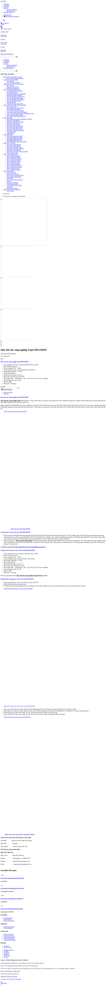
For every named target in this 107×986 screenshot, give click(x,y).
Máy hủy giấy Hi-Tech (12, 153)
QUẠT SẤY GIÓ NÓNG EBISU (15, 110)
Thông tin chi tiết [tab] (8, 392)
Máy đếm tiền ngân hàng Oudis (14, 139)
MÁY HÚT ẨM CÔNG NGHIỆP (15, 130)
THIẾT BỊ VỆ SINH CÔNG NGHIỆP (13, 84)
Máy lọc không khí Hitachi (13, 164)
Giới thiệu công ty (8, 918)
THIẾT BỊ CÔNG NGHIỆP (11, 79)
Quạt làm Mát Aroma (12, 92)
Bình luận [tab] (6, 393)
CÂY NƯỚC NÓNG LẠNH (14, 185)
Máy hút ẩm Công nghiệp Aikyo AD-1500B (12, 888)
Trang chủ (6, 4)
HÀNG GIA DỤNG (12, 9)
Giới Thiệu (6, 5)
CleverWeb (18, 979)
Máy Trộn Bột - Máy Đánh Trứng (15, 175)
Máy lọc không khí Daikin (13, 162)
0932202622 (10, 54)
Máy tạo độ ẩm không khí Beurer (15, 78)
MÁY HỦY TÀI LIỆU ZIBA (14, 147)
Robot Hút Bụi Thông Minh (14, 177)
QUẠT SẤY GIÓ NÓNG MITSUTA (16, 116)
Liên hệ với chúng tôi (9, 920)
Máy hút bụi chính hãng (13, 88)
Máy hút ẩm (4, 405)
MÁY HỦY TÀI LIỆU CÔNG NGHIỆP (17, 151)
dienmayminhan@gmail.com (12, 16)
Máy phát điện (10, 81)
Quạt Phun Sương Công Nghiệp (15, 103)
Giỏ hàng (5, 23)
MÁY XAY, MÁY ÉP (12, 182)
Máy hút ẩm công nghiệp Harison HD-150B (12, 878)
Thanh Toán (7, 955)
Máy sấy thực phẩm (12, 106)
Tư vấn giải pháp (8, 928)
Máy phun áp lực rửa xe (13, 86)
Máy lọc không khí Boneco (13, 155)
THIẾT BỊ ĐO (10, 133)
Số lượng (3, 386)
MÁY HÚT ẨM (11, 11)
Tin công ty (6, 946)
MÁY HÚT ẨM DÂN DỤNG (14, 129)
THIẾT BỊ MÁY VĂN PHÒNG (12, 189)
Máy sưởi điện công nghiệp (13, 109)
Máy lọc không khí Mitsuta (13, 157)
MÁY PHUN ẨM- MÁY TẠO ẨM (13, 77)
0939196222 (17, 858)
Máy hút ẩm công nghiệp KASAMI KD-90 (12, 898)
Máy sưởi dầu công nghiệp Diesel (15, 108)
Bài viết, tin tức (7, 947)
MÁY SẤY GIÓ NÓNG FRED (15, 115)
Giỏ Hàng (6, 951)
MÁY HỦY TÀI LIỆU (9, 143)
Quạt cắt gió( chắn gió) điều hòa (15, 179)
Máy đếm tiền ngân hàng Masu (14, 137)
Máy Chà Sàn (10, 85)
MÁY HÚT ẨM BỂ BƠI (13, 120)
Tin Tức (6, 8)
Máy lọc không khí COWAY (14, 161)
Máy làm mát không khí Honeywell (16, 96)
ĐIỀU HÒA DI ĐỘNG (13, 184)
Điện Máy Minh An (9, 12)
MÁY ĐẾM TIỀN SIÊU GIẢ (14, 140)
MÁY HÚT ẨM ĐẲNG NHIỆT (15, 122)
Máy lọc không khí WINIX (13, 160)
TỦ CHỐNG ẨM (11, 132)
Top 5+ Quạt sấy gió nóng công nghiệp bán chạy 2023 (20, 113)
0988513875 (8, 15)
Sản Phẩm (6, 6)
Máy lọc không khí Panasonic (14, 167)
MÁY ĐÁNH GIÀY (12, 188)
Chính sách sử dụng (9, 935)
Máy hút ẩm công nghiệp (24, 540)
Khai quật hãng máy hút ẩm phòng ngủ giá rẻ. (30, 547)
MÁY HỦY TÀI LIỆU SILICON (15, 148)
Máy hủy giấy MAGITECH (14, 144)
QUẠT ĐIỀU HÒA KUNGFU (15, 91)
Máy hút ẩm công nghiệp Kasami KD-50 (30, 575)
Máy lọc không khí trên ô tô (14, 170)
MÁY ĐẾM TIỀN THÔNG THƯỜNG (17, 141)
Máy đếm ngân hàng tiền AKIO (15, 136)
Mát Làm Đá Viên (11, 172)
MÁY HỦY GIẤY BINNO (14, 146)
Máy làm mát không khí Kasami (15, 98)
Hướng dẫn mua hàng (9, 926)
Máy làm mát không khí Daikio (14, 95)
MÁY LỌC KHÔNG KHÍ (10, 154)
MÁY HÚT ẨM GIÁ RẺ (13, 123)
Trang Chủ (6, 193)
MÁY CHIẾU (10, 191)
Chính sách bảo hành (9, 938)
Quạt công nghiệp (11, 102)
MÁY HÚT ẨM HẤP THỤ (14, 124)
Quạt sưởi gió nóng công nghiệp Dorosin (17, 112)
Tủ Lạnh (9, 181)
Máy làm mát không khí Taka (14, 101)
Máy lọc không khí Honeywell (14, 165)
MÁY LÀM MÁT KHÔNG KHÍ (12, 89)
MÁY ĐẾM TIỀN (8, 134)
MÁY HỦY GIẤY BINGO (14, 150)
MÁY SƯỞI (10, 178)
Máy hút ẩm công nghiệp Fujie (11, 400)
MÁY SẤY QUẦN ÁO (13, 174)
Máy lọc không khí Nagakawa (14, 158)
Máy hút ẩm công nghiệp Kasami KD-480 (12, 908)
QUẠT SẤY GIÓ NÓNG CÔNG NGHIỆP (15, 105)
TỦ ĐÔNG (10, 186)
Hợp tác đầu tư (7, 919)
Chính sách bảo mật (9, 934)
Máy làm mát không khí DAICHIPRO (16, 94)
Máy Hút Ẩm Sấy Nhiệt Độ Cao (15, 126)
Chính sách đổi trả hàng (10, 940)
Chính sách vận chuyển (9, 937)
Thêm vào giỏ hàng (6, 389)
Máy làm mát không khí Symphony (15, 99)
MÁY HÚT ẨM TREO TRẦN (15, 127)
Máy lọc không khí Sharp (13, 168)
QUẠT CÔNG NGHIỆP (13, 82)
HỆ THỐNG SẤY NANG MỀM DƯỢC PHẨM (19, 119)
